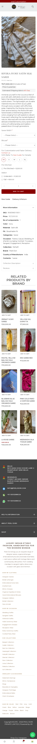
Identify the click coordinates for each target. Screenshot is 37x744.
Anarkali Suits (6, 586)
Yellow (14, 707)
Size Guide (17, 155)
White (16, 710)
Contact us (5, 153)
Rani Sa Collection (8, 648)
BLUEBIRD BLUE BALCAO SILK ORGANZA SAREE (8, 401)
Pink (21, 704)
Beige (28, 707)
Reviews (6, 268)
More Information (10, 207)
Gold (30, 704)
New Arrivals (6, 604)
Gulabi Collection (8, 645)
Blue (9, 707)
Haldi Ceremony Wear (9, 621)
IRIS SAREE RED (26, 358)
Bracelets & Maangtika (10, 687)
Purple (11, 710)
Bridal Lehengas (7, 580)
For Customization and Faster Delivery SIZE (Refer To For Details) (16, 153)
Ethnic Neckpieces (8, 681)
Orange (4, 710)
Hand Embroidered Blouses (11, 595)
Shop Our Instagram (18, 738)
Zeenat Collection (8, 657)
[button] (33, 42)
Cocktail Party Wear (8, 634)
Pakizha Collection (8, 666)
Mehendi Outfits (7, 618)
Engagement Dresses (9, 624)
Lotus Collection (7, 663)
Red (17, 704)
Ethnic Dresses (7, 589)
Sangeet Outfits (7, 615)
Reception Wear (7, 627)
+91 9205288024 (14, 494)
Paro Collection (7, 660)
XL (25, 160)
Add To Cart (18, 191)
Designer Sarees (8, 577)
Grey (26, 710)
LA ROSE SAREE (7, 440)
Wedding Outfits (7, 612)
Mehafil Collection (8, 654)
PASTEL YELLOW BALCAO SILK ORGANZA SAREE (8, 360)
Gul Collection (7, 669)
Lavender (21, 707)
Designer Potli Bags (9, 690)
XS (4, 160)
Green (4, 707)
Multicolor (5, 713)
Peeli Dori (9, 80)
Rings (4, 684)
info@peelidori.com (16, 488)
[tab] (18, 207)
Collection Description (11, 263)
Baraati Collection (8, 642)
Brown (12, 713)
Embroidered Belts (8, 693)
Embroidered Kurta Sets (10, 583)
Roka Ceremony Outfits (10, 631)
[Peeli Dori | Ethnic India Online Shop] (18, 6)
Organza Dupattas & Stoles (11, 592)
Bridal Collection (7, 601)
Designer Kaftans (8, 598)
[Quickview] (16, 315)
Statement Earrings (8, 678)
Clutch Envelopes (8, 696)
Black (22, 710)
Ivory (25, 704)
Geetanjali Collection (9, 651)
